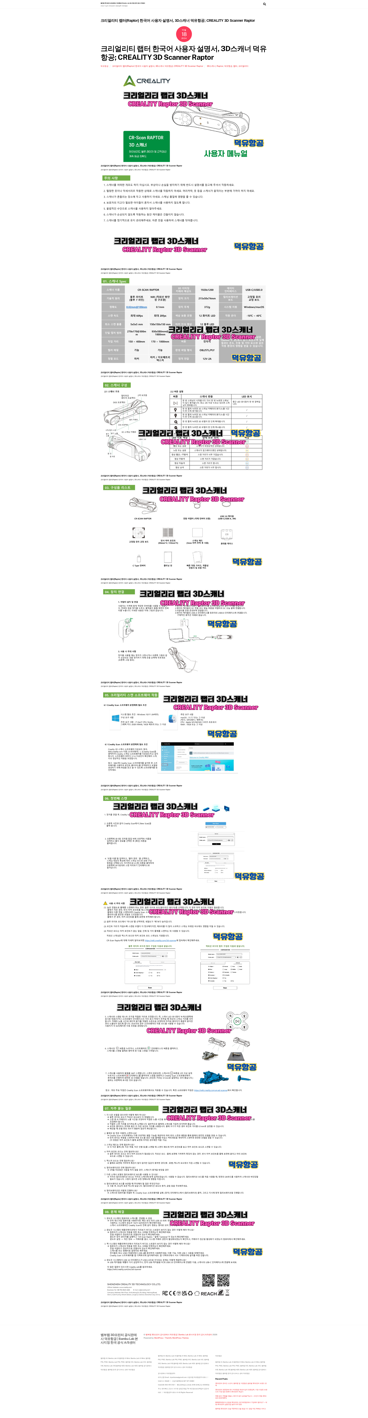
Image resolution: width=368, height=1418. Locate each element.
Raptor (220, 66)
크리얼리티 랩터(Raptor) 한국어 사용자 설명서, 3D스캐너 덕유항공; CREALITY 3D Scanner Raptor (157, 66)
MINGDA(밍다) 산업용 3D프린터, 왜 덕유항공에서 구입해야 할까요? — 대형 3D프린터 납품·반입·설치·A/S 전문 (241, 1403)
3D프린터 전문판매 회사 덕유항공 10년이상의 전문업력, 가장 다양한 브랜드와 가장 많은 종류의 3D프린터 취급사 (241, 1391)
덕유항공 (105, 66)
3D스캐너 (211, 66)
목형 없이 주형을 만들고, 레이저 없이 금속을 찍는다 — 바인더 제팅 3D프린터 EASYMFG (241, 1397)
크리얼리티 (243, 66)
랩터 (235, 66)
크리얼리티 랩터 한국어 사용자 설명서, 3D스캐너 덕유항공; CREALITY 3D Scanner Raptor (184, 52)
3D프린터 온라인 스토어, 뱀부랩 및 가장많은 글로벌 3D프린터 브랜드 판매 (241, 1384)
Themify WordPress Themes (177, 1338)
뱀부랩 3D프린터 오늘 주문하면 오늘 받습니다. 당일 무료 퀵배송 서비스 (240, 1409)
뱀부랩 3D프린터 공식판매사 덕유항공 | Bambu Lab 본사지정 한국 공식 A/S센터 (179, 1335)
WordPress (158, 1338)
